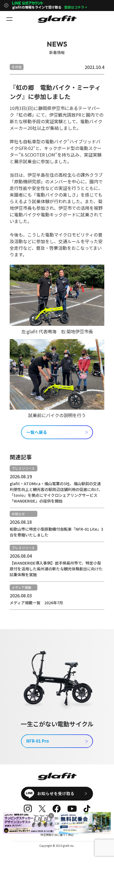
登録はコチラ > (75, 7)
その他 (17, 67)
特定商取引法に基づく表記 (57, 835)
